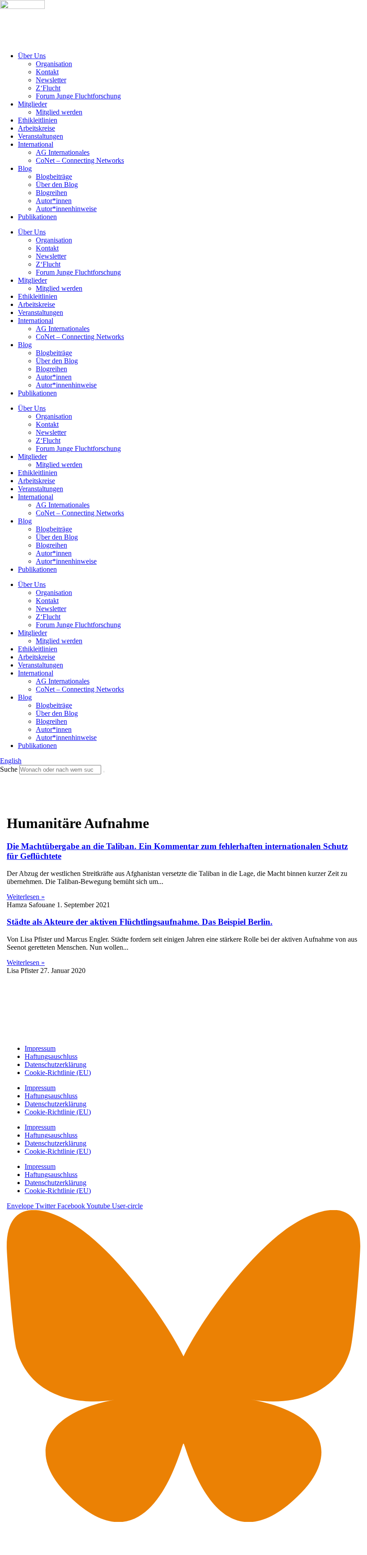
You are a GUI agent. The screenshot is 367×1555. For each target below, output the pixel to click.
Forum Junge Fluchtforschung (78, 96)
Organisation (54, 64)
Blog (25, 168)
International (35, 144)
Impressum (40, 1048)
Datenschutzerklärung (55, 1064)
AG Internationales (63, 152)
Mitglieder (32, 104)
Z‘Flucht (48, 88)
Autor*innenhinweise (66, 208)
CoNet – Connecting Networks (80, 160)
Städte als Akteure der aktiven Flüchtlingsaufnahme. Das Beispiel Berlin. (140, 921)
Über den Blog (57, 184)
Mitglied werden (59, 112)
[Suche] (104, 772)
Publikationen (37, 217)
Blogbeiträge (54, 176)
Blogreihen (51, 192)
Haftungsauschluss (51, 1056)
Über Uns (32, 55)
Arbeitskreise (36, 128)
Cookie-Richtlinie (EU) (58, 1072)
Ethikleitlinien (37, 120)
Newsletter (51, 80)
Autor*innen (54, 200)
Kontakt (47, 72)
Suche (8, 769)
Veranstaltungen (40, 136)
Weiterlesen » (26, 897)
